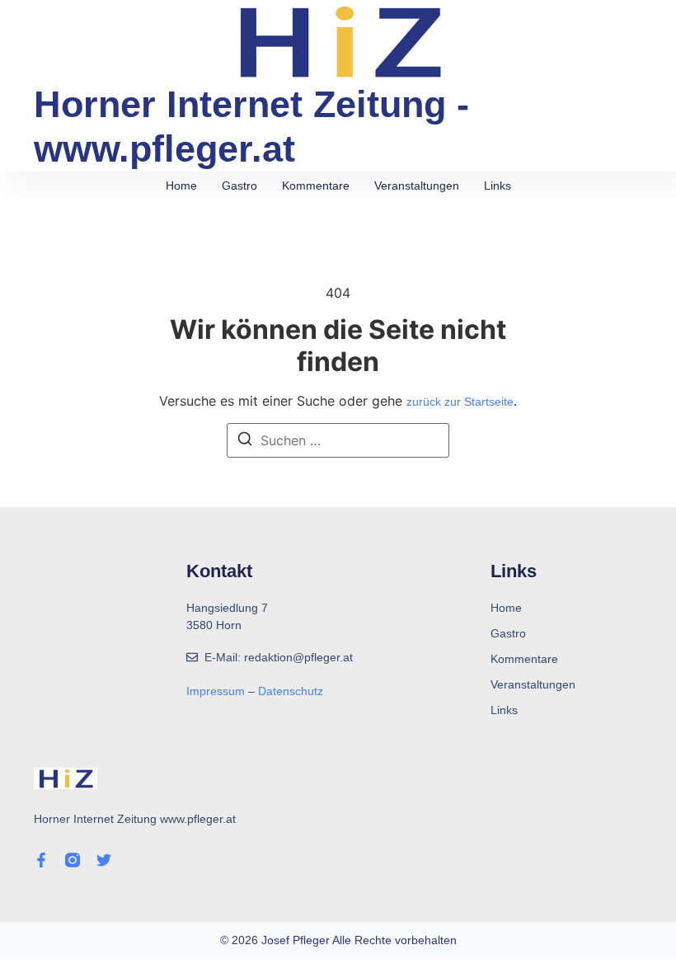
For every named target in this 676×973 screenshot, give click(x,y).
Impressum (217, 691)
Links (497, 185)
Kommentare (316, 185)
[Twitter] (103, 860)
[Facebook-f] (41, 860)
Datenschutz (290, 691)
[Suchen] (244, 441)
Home (181, 185)
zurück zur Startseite (460, 401)
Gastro (239, 185)
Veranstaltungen (416, 185)
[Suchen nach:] (338, 440)
